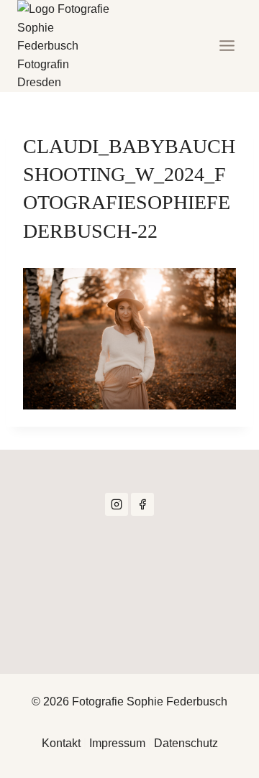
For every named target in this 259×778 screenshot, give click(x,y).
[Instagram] (116, 504)
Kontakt (61, 743)
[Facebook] (142, 504)
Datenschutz (186, 743)
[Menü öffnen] (227, 46)
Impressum (117, 743)
